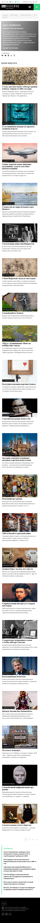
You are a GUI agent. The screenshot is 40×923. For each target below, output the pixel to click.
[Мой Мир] (11, 55)
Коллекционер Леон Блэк (14, 676)
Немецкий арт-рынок (12, 499)
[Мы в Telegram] (10, 914)
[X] (14, 55)
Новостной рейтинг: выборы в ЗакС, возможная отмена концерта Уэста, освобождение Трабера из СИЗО (17, 854)
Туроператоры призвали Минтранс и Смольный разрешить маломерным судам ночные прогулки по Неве (19, 869)
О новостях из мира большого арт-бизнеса (18, 208)
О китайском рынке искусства (16, 419)
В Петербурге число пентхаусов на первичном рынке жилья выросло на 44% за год (20, 861)
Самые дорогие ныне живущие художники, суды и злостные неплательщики (16, 166)
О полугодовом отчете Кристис (16, 825)
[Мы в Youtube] (6, 914)
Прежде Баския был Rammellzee (17, 711)
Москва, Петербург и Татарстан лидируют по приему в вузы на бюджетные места (19, 889)
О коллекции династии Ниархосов (18, 244)
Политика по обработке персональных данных (14, 910)
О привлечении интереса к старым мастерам (18, 604)
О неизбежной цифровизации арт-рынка (18, 788)
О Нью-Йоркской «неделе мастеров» (19, 278)
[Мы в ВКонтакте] (3, 914)
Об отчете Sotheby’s (11, 750)
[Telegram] (5, 55)
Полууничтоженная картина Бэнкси (19, 384)
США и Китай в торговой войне (16, 533)
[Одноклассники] (8, 55)
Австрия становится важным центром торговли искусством (16, 459)
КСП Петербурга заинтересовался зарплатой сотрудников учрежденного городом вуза (18, 876)
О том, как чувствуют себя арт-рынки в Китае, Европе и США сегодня (19, 88)
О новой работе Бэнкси (12, 313)
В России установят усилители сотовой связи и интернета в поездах (18, 883)
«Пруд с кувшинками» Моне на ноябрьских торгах (16, 344)
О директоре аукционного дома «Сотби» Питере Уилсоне (17, 641)
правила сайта (25, 909)
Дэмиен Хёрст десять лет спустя (17, 569)
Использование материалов (12, 909)
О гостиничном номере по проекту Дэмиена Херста (18, 127)
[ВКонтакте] (2, 55)
